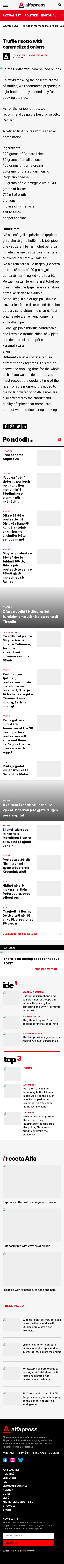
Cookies (54, 1452)
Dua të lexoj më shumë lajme (20, 934)
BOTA (6, 1493)
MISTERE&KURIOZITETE (18, 1501)
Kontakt (9, 1452)
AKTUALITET (12, 15)
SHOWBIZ (9, 1505)
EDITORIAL (48, 15)
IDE (5, 1481)
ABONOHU (11, 1543)
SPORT (7, 1509)
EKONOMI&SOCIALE (15, 1485)
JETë (6, 1497)
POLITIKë (31, 15)
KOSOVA (8, 1489)
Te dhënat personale (31, 1452)
